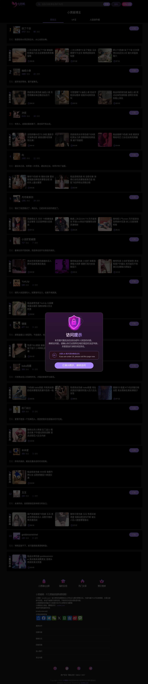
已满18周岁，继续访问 (74, 365)
